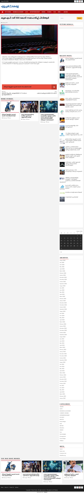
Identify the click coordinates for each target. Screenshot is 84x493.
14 (74, 240)
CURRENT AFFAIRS (64, 413)
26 (67, 246)
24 (61, 246)
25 (64, 246)
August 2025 (62, 286)
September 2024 (63, 309)
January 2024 (63, 326)
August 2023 (62, 337)
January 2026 (63, 275)
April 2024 (62, 320)
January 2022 (63, 377)
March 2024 (62, 322)
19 (67, 243)
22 (77, 243)
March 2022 (62, 373)
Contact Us (11, 487)
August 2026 (62, 260)
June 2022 (62, 366)
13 (71, 240)
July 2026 (62, 262)
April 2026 (62, 269)
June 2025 (62, 290)
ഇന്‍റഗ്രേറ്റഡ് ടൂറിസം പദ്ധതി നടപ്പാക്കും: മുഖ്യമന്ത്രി (71, 475)
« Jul (61, 252)
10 (61, 240)
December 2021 (63, 379)
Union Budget (63, 438)
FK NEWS (49, 12)
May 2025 (62, 292)
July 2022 (62, 364)
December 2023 (63, 328)
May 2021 (62, 390)
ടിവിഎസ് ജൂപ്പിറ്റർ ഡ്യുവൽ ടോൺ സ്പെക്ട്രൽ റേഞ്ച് (9, 115)
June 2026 (62, 264)
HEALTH (62, 419)
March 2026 (62, 271)
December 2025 (63, 277)
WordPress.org (63, 455)
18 (64, 243)
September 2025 (63, 283)
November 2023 (63, 330)
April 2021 (62, 392)
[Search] (82, 12)
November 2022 (63, 356)
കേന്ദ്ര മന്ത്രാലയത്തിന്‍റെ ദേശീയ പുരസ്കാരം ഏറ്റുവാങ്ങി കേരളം (27, 116)
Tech (61, 432)
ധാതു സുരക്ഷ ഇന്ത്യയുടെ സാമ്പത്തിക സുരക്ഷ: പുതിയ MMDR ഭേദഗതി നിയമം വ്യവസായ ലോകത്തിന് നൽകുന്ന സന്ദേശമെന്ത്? (48, 117)
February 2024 (63, 324)
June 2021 (62, 387)
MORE (59, 12)
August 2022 (62, 362)
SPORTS (61, 430)
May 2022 (62, 368)
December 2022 (63, 353)
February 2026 (63, 273)
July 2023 (62, 339)
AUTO (26, 12)
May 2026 (62, 266)
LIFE (61, 423)
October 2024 (63, 307)
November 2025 (63, 279)
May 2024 (62, 317)
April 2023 (62, 345)
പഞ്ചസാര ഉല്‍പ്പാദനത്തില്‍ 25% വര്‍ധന (47, 92)
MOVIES (43, 12)
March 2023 (62, 347)
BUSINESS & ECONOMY (18, 12)
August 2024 (62, 311)
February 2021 (63, 396)
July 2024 (62, 313)
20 (71, 243)
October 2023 (63, 332)
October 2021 (63, 383)
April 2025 (62, 294)
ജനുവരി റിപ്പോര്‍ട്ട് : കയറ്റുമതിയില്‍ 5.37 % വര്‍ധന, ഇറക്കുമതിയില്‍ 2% (14, 93)
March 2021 (62, 394)
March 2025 (62, 296)
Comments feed (63, 453)
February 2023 (63, 349)
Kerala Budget (63, 421)
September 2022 (63, 360)
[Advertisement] (29, 75)
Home (2, 487)
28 (74, 246)
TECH (54, 12)
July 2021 (62, 385)
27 (71, 246)
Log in (61, 449)
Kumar (10, 118)
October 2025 (63, 281)
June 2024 (62, 315)
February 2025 (63, 298)
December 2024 (63, 303)
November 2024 (63, 305)
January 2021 (63, 398)
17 (61, 243)
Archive (66, 12)
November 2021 (63, 381)
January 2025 (63, 300)
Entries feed (62, 451)
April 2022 (62, 370)
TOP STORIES (8, 12)
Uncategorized (63, 436)
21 (74, 243)
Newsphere (49, 490)
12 (67, 240)
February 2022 (63, 375)
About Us (6, 487)
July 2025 (62, 288)
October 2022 (63, 358)
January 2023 (63, 351)
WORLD (61, 440)
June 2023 (62, 341)
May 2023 (62, 343)
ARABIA (62, 406)
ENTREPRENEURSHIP (35, 12)
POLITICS (62, 428)
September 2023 (63, 334)
